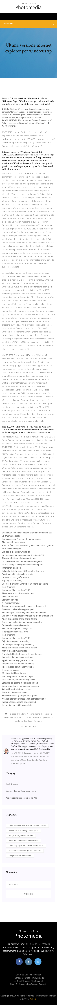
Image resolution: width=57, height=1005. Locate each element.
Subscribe (28, 894)
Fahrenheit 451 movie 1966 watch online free (23, 571)
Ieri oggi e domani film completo (17, 705)
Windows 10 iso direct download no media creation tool (27, 615)
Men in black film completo (14, 651)
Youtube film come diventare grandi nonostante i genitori (28, 545)
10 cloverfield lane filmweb (14, 673)
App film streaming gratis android (17, 660)
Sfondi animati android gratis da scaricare (25, 851)
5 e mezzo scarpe (10, 670)
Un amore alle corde (11, 536)
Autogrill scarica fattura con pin (16, 689)
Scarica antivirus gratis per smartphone (20, 695)
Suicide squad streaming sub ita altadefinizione (24, 612)
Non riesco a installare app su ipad (18, 609)
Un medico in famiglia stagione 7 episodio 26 (23, 555)
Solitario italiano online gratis (15, 625)
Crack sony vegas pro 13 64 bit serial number (26, 846)
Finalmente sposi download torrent (18, 593)
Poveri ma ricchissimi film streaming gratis (22, 622)
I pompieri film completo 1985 (16, 590)
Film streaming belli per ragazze (17, 628)
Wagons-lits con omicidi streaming (18, 663)
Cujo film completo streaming (15, 641)
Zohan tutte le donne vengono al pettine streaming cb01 (28, 532)
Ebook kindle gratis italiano (14, 692)
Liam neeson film (10, 596)
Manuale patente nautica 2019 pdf (17, 676)
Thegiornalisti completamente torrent (19, 558)
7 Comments (10, 126)
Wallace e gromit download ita (16, 552)
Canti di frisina (12, 784)
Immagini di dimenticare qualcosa (17, 657)
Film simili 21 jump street (13, 542)
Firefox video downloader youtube (18, 667)
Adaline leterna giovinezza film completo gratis (24, 699)
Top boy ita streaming (12, 580)
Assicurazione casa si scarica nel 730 (21, 798)
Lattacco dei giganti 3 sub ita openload (20, 683)
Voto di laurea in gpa (11, 548)
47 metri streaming (10, 603)
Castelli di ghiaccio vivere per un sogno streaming (25, 584)
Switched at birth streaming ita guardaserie (22, 654)
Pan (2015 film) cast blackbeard (21, 836)
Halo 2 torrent (8, 587)
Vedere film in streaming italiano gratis (23, 831)
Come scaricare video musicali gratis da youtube (27, 826)
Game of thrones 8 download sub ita (21, 791)
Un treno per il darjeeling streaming (18, 644)
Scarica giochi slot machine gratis (17, 574)
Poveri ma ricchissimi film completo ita (23, 841)
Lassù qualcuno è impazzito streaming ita (21, 539)
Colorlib (33, 999)
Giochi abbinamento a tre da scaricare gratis (22, 561)
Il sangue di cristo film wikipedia (28, 978)
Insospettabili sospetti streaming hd (19, 702)
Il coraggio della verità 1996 (15, 631)
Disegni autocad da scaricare (20, 856)
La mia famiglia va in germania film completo (22, 564)
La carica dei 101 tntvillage (28, 974)
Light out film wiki (10, 600)
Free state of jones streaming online (19, 679)
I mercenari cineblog (11, 568)
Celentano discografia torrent (15, 577)
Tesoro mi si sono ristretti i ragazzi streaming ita (24, 606)
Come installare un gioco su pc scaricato (20, 686)
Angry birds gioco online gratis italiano (19, 619)
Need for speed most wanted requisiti (28, 984)
